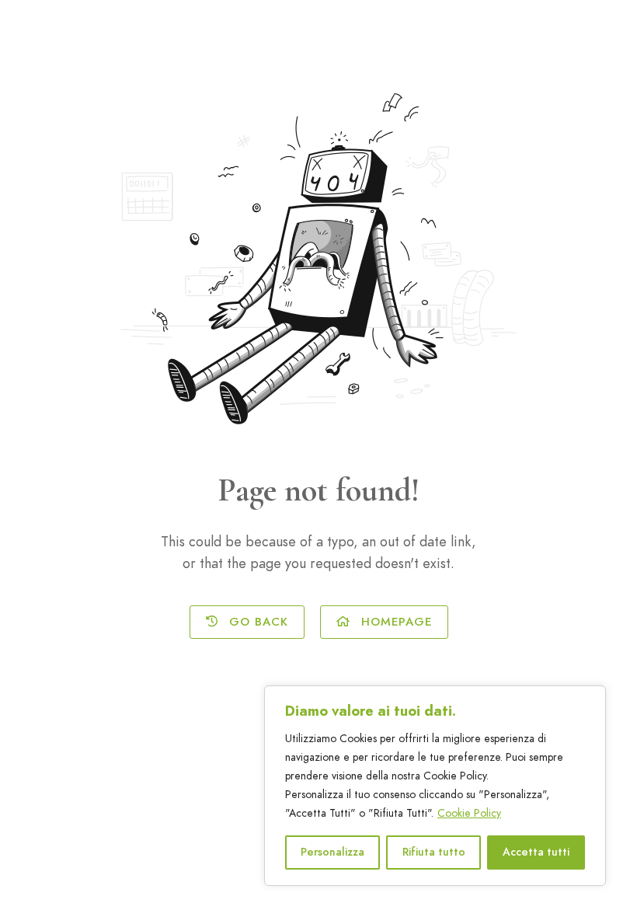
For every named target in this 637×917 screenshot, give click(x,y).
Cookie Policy (469, 813)
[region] (435, 785)
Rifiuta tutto (433, 852)
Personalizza (332, 852)
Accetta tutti (536, 852)
